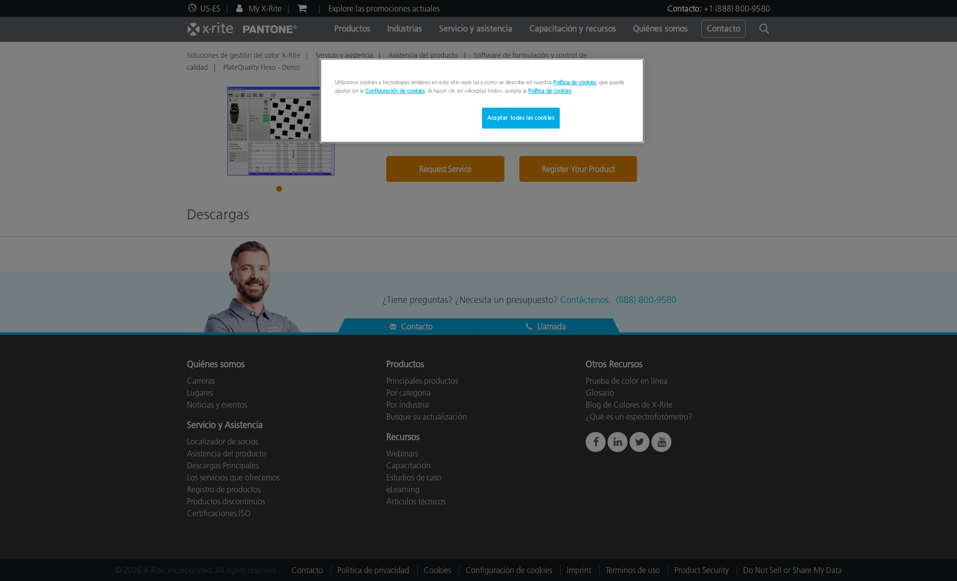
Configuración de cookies (395, 90)
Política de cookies (574, 82)
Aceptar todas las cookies (520, 117)
